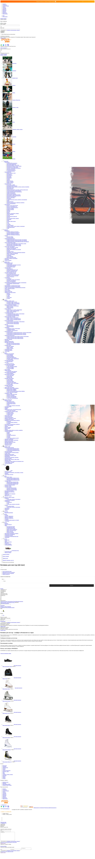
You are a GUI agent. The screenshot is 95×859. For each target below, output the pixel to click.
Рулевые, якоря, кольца (11, 221)
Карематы (7, 407)
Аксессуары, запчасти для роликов (13, 507)
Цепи (8, 228)
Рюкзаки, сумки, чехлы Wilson (12, 383)
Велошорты (9, 177)
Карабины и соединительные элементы (12, 420)
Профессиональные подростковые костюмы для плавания (18, 241)
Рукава (8, 178)
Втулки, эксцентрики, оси (12, 206)
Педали (8, 215)
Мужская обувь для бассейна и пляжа (14, 245)
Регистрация (5, 16)
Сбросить (71, 585)
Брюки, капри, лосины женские (13, 310)
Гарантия (4, 8)
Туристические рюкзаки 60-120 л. (13, 450)
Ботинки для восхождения (10, 484)
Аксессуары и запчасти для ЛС (13, 438)
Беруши (8, 250)
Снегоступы (7, 289)
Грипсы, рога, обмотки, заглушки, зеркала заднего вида (17, 189)
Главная (4, 3)
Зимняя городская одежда (9, 335)
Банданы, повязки (10, 346)
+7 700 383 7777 (4, 43)
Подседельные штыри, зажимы (13, 218)
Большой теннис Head (9, 385)
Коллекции (5, 12)
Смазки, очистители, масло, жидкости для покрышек (17, 199)
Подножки (9, 198)
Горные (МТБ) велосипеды (12, 163)
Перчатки (6, 542)
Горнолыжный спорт (9, 262)
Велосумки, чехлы (10, 187)
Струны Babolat (10, 359)
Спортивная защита (8, 350)
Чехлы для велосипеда (11, 203)
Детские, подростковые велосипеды (14, 168)
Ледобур (8, 436)
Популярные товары (6, 784)
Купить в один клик (13, 842)
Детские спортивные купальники (13, 232)
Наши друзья (5, 13)
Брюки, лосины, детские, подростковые (14, 309)
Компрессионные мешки (9, 454)
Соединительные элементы (12, 422)
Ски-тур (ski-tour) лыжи (11, 273)
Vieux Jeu (6, 362)
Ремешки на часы (8, 471)
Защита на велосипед (11, 192)
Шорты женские (10, 306)
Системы (8, 224)
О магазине (5, 4)
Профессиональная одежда (10, 238)
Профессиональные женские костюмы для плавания (17, 239)
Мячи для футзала (8, 541)
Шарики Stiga (9, 377)
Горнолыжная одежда (9, 331)
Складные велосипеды (11, 170)
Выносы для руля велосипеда (12, 207)
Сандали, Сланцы (8, 486)
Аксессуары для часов (9, 474)
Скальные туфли (8, 485)
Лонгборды (7, 509)
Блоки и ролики (8, 427)
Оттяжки (8, 423)
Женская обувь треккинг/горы (12, 481)
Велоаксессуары (8, 183)
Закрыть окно (3, 38)
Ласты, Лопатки (10, 256)
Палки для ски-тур (10, 276)
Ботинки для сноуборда (11, 280)
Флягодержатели (10, 201)
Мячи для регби (10, 531)
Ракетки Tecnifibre (10, 367)
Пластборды (7, 508)
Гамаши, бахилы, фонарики (10, 493)
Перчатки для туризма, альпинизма (11, 440)
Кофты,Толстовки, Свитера (10, 316)
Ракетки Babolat (10, 355)
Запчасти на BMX (10, 208)
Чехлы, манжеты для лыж (9, 288)
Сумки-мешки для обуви (9, 462)
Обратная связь (3, 822)
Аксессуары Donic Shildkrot (12, 392)
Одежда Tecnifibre (10, 365)
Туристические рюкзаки (9, 447)
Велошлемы (9, 176)
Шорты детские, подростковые (13, 305)
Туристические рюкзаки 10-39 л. (13, 448)
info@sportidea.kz (6, 808)
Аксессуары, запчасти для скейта (13, 504)
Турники (6, 515)
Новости (4, 11)
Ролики (6, 505)
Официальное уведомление (39, 807)
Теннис (13, 92)
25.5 (3, 615)
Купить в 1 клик (3, 606)
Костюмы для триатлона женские (13, 343)
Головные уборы (8, 345)
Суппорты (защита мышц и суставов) (12, 520)
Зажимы (6, 426)
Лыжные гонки (8, 267)
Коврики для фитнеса (9, 517)
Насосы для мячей (10, 532)
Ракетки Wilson (10, 380)
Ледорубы (9, 434)
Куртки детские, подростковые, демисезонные (15, 321)
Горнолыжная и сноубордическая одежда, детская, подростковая (19, 332)
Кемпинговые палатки (11, 403)
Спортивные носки (8, 349)
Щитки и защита (8, 552)
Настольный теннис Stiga (9, 374)
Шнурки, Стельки (8, 495)
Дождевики (7, 340)
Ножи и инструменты (9, 441)
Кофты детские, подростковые (12, 317)
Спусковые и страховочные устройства (12, 424)
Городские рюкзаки (8, 451)
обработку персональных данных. (13, 30)
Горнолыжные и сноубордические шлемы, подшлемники (15, 282)
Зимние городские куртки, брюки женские (15, 337)
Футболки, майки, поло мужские (13, 303)
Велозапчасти (7, 204)
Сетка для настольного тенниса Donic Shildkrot (16, 391)
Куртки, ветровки (10, 181)
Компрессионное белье (9, 341)
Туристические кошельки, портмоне (11, 457)
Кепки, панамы (10, 347)
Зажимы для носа (10, 251)
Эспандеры (7, 521)
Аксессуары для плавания (10, 246)
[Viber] (6, 45)
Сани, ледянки (7, 290)
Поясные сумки (8, 460)
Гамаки (6, 408)
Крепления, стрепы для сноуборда (13, 279)
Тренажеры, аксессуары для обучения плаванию (16, 252)
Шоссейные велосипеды (11, 164)
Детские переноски (8, 463)
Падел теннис (7, 369)
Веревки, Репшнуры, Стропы (10, 418)
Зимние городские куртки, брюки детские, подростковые (18, 336)
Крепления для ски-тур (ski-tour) (13, 274)
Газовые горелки (10, 412)
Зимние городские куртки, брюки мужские (15, 338)
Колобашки (9, 255)
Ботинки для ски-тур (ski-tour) (12, 275)
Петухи (8, 217)
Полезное (4, 10)
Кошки (8, 433)
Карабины (9, 421)
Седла (8, 223)
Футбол (13, 158)
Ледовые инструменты (11, 435)
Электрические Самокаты (10, 500)
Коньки (8, 293)
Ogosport (6, 523)
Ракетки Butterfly (10, 373)
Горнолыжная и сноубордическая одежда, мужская (16, 334)
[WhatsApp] (1, 45)
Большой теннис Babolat (9, 353)
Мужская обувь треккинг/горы (13, 482)
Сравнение (9, 606)
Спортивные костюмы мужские (13, 315)
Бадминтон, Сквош (8, 393)
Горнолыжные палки (11, 266)
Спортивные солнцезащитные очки (11, 536)
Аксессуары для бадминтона (12, 398)
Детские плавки (10, 236)
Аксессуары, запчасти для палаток (13, 405)
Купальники (7, 230)
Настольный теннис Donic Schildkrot (12, 388)
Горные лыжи (9, 263)
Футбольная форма (8, 544)
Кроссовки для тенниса (9, 490)
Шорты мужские (10, 307)
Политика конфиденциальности (50, 807)
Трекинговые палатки (11, 402)
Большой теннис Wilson (9, 378)
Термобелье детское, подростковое (13, 328)
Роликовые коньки (10, 506)
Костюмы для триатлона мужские (13, 344)
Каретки (8, 210)
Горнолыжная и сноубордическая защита (12, 286)
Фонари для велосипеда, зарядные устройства (15, 202)
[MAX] (8, 45)
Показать (23, 585)
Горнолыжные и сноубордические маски (12, 285)
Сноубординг (7, 277)
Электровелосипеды (11, 171)
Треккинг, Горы (8, 480)
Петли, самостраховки (9, 425)
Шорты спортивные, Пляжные (10, 304)
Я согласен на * (11, 622)
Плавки (6, 235)
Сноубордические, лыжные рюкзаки (12, 452)
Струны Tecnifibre (10, 368)
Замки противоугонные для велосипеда (14, 191)
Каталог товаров (3, 54)
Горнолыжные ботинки (11, 265)
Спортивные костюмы (9, 312)
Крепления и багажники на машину (11, 533)
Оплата (4, 6)
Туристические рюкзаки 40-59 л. (13, 449)
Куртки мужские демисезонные (13, 323)
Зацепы (6, 429)
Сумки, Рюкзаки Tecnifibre (12, 366)
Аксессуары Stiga (10, 375)
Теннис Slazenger (8, 370)
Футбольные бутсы (15, 550)
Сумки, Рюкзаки (8, 543)
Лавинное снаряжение (9, 439)
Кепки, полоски (10, 180)
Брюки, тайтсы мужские (11, 311)
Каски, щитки (7, 428)
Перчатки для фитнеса (9, 518)
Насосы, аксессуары (11, 197)
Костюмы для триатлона (9, 342)
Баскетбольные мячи (11, 526)
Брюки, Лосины (8, 308)
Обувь (13, 122)
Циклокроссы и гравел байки (12, 167)
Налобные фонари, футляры (10, 442)
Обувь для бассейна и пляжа (10, 242)
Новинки (4, 783)
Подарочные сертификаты (10, 534)
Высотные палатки (10, 401)
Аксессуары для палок (11, 410)
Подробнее (2, 605)
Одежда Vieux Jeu (10, 363)
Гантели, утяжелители (9, 516)
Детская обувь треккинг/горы (12, 483)
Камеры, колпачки (10, 209)
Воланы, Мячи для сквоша (12, 394)
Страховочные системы (9, 419)
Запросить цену (10, 851)
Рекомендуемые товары (7, 785)
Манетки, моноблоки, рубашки (13, 213)
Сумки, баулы (7, 453)
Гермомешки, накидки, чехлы (10, 455)
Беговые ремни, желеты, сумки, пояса (12, 459)
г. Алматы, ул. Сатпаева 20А (6, 811)
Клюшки (8, 294)
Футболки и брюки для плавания (11, 258)
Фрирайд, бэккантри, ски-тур (10, 272)
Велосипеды (7, 162)
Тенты (8, 404)
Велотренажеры (10, 188)
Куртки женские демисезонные (13, 322)
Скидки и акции (6, 5)
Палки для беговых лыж (11, 271)
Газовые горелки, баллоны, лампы (11, 411)
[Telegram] (3, 45)
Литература (7, 537)
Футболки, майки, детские (12, 301)
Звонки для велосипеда (11, 193)
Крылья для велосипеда (11, 196)
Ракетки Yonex (10, 361)
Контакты (4, 9)
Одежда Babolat (10, 354)
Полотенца (7, 259)
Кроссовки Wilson (10, 381)
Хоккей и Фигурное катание (10, 292)
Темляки (8, 437)
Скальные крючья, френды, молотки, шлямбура (14, 430)
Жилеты (8, 179)
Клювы (8, 432)
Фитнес (13, 144)
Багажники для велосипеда (12, 185)
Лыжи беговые (10, 268)
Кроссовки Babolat (10, 356)
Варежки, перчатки (8, 339)
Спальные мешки (8, 406)
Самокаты (7, 498)
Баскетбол (14, 136)
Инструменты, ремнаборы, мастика (13, 194)
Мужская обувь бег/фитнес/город (13, 479)
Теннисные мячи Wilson (11, 382)
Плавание (14, 70)
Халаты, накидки (8, 260)
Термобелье (7, 327)
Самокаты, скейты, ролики (17, 129)
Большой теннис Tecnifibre (10, 364)
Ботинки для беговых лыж (12, 270)
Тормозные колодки (11, 227)
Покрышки (9, 219)
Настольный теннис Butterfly (10, 372)
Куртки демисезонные (9, 320)
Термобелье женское (11, 329)
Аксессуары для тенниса (9, 387)
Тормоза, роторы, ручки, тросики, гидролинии (16, 226)
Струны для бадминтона (11, 397)
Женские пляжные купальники (13, 233)
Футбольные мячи (8, 551)
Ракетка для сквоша (10, 395)
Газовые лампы (10, 414)
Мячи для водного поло (11, 257)
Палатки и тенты (8, 400)
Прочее (13, 151)
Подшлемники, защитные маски (13, 283)
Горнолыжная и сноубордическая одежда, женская (16, 333)
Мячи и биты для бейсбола (12, 529)
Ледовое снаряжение (9, 431)
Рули (8, 222)
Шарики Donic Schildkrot (11, 390)
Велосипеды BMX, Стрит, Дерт (13, 165)
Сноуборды (9, 278)
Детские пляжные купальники (12, 231)
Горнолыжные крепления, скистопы (14, 264)
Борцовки (7, 492)
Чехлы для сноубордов (11, 281)
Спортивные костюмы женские (13, 314)
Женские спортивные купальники (13, 234)
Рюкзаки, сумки (15, 107)
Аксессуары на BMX (11, 184)
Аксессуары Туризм (8, 415)
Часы (13, 114)
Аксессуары (9, 297)
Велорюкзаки (7, 456)
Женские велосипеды (11, 169)
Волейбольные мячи (11, 527)
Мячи (6, 525)
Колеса (8, 212)
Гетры (6, 540)
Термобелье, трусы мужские (12, 330)
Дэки (8, 503)
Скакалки (6, 519)
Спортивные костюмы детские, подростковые (15, 313)
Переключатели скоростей (12, 216)
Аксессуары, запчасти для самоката (13, 499)
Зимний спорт (5, 767)
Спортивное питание (9, 535)
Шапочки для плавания (11, 248)
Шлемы (8, 284)
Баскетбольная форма (9, 512)
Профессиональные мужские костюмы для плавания (17, 240)
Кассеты (8, 211)
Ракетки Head (9, 386)
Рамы (8, 220)
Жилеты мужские (10, 326)
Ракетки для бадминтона (11, 396)
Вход (4, 15)
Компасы (6, 473)
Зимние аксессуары (8, 291)
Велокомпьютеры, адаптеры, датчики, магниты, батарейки (18, 186)
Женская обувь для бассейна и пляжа (14, 244)
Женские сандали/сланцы (12, 488)
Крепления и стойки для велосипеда (14, 195)
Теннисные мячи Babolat (11, 357)
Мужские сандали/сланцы (12, 489)
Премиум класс (5, 782)
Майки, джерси (10, 182)
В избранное (2, 607)
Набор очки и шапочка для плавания (14, 249)
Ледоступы (7, 494)
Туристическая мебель (9, 417)
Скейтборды (7, 501)
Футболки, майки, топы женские (13, 302)
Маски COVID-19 (8, 524)
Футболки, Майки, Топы (9, 300)
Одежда (13, 85)
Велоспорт (14, 63)
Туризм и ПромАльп (6, 770)
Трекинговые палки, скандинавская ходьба (13, 409)
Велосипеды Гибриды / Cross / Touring (14, 166)
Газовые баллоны (10, 413)
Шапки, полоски (10, 348)
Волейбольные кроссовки (10, 491)
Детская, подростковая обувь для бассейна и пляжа (16, 243)
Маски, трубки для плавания (12, 253)
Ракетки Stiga (9, 376)
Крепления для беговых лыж (12, 269)
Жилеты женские (10, 325)
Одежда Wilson (10, 379)
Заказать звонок (3, 18)
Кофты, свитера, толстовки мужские (14, 319)
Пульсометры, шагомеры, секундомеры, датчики (14, 472)
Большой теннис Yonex (9, 360)
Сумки (8, 295)
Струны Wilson (10, 384)
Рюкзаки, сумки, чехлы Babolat (13, 358)
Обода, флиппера (10, 214)
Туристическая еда (8, 416)
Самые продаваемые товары (5, 653)
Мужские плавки (10, 237)
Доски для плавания (11, 254)
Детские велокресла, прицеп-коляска (14, 190)
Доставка (4, 7)
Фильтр (1, 588)
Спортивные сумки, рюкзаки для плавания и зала (14, 461)
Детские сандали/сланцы (11, 487)
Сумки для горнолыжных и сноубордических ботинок (15, 287)
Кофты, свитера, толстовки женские (14, 318)
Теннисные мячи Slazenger (12, 371)
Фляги (8, 200)
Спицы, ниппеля (10, 225)
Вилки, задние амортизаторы (12, 205)
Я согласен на (11, 30)
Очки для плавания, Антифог (12, 247)
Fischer (4, 581)
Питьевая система (8, 458)
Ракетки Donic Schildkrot (11, 389)
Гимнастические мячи (11, 528)
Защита (8, 296)
